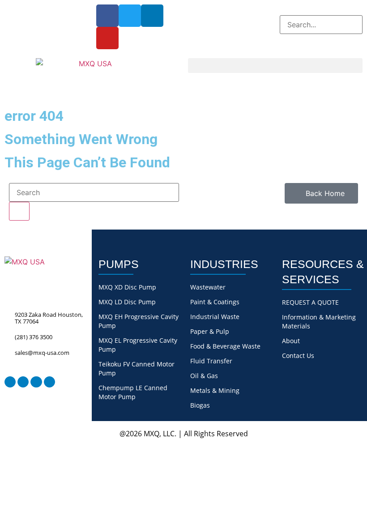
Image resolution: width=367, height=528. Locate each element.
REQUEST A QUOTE (310, 302)
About (291, 340)
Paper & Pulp (209, 331)
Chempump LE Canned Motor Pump (132, 392)
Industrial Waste (214, 316)
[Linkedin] (152, 15)
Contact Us (298, 355)
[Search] (19, 211)
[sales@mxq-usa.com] (28, 8)
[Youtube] (107, 38)
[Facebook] (107, 15)
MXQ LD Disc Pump (127, 302)
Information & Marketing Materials (319, 321)
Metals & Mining (214, 390)
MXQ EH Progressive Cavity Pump (138, 321)
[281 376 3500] (10, 8)
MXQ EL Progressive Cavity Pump (137, 344)
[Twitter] (130, 15)
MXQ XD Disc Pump (127, 287)
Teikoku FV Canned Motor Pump (136, 368)
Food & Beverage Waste (225, 346)
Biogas (200, 405)
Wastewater (208, 287)
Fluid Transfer (211, 361)
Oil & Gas (204, 375)
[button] (321, 9)
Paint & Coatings (214, 302)
